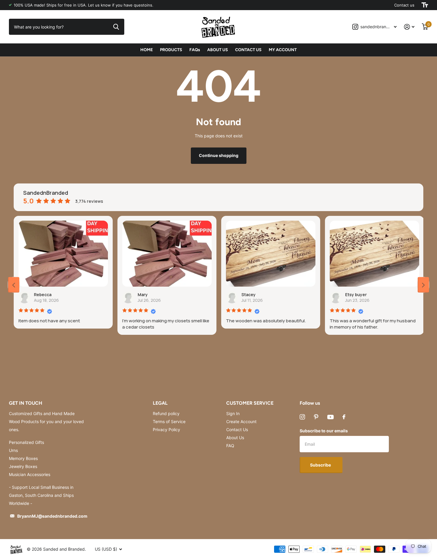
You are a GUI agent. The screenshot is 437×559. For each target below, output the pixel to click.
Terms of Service (169, 421)
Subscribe (321, 464)
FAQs (194, 49)
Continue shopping (218, 155)
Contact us (404, 5)
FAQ (230, 445)
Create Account (241, 421)
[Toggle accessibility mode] (425, 5)
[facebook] (343, 416)
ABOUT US (217, 49)
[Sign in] (409, 27)
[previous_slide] (14, 285)
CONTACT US (248, 49)
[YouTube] (330, 417)
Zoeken (116, 27)
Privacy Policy (166, 429)
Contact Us (237, 429)
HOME (146, 49)
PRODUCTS (171, 49)
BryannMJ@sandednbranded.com (52, 516)
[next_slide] (423, 285)
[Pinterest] (316, 417)
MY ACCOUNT (283, 49)
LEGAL (160, 403)
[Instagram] (302, 417)
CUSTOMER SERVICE (249, 403)
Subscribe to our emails (324, 430)
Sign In (233, 413)
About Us (235, 437)
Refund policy (166, 413)
